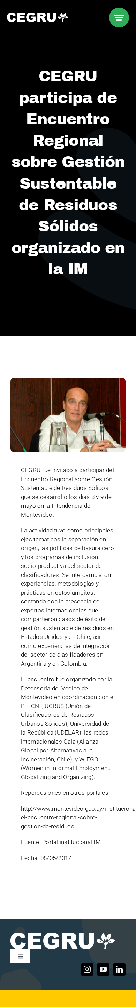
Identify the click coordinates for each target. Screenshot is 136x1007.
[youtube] (103, 969)
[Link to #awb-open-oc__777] (119, 17)
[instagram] (87, 969)
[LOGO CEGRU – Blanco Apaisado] (37, 15)
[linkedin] (119, 969)
